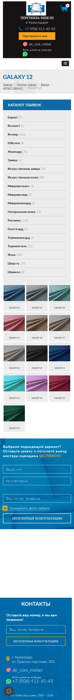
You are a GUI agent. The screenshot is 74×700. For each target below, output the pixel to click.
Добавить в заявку (14, 296)
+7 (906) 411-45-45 (40, 29)
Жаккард (17, 151)
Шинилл (16, 272)
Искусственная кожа (26, 177)
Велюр (17, 134)
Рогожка (18, 220)
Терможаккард (21, 237)
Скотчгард (17, 229)
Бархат (15, 117)
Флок (15, 254)
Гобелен (16, 143)
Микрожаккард (21, 203)
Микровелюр (20, 194)
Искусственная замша (27, 168)
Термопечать (20, 246)
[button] (65, 63)
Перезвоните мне (34, 36)
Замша (15, 160)
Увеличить (14, 289)
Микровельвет (21, 186)
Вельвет (16, 125)
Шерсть (16, 263)
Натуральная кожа (24, 211)
